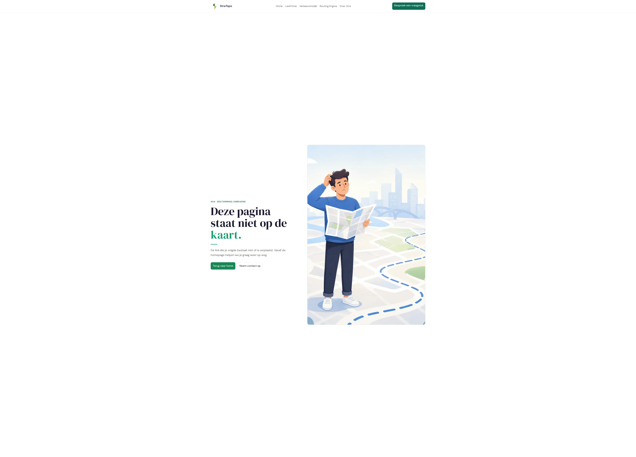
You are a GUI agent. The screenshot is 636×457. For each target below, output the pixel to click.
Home (279, 6)
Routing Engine (328, 6)
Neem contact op (250, 266)
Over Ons (345, 6)
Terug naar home (223, 266)
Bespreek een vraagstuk (409, 5)
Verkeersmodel (308, 6)
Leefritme (291, 6)
